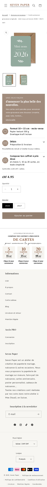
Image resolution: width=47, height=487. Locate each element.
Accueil (5, 15)
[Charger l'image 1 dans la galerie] (9, 79)
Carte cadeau (10, 300)
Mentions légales (23, 484)
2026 (7, 205)
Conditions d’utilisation (36, 480)
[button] (6, 5)
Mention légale (11, 319)
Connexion (9, 337)
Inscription (9, 343)
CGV (7, 281)
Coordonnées (37, 484)
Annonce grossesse (18, 15)
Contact (8, 293)
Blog (7, 306)
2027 (19, 205)
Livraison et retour (13, 313)
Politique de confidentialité (15, 480)
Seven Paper (14, 475)
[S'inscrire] (38, 414)
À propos (9, 287)
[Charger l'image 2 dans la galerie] (23, 79)
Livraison (11, 484)
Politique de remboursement (32, 475)
